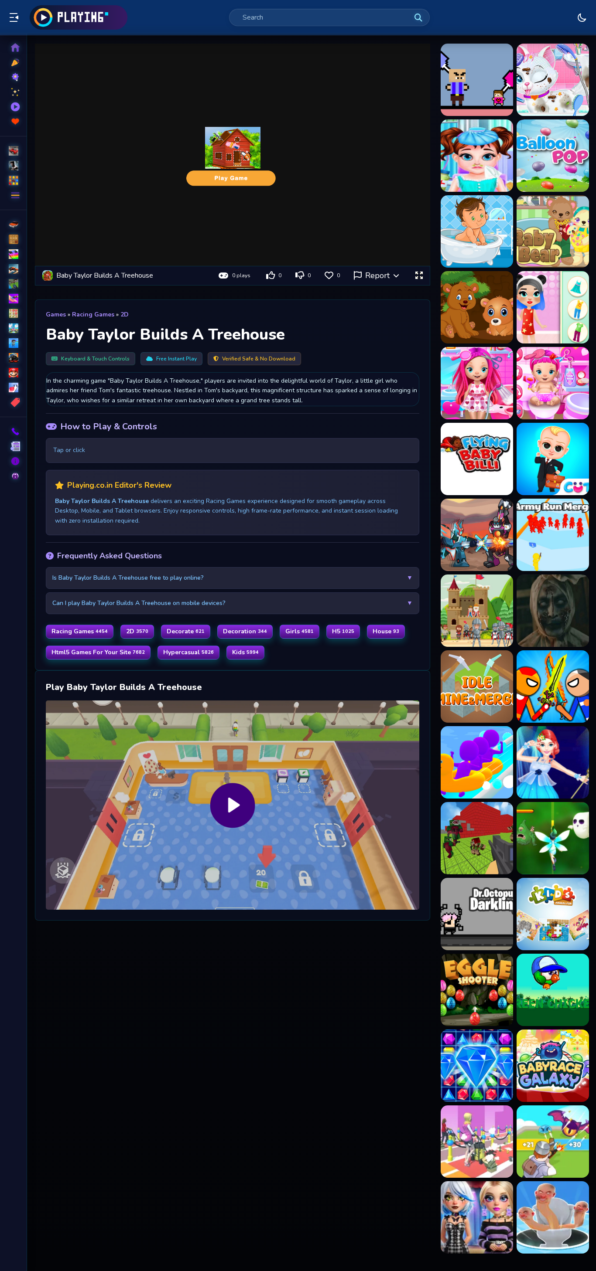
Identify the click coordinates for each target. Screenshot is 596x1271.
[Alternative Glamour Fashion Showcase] (477, 1217)
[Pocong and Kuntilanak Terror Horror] (553, 610)
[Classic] (13, 239)
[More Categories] (13, 195)
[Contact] (13, 431)
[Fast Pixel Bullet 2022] (477, 838)
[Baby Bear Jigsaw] (477, 307)
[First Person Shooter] (13, 283)
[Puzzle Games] (13, 180)
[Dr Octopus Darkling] (477, 914)
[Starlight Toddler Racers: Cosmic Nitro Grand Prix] (553, 1066)
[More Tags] (13, 402)
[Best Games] (13, 77)
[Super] (13, 372)
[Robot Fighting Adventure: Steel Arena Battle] (477, 535)
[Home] (13, 47)
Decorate (186, 631)
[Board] (13, 328)
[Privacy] (13, 476)
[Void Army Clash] (553, 1217)
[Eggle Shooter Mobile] (477, 990)
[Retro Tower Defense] (477, 610)
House (386, 631)
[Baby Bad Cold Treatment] (477, 155)
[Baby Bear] (553, 231)
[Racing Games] (13, 150)
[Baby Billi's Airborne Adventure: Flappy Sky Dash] (477, 459)
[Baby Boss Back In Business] (553, 459)
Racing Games (93, 314)
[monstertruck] (13, 357)
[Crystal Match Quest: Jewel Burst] (477, 1066)
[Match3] (13, 313)
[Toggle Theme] (582, 17)
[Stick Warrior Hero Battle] (553, 686)
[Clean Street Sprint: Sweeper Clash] (477, 1141)
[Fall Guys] (13, 343)
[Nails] (13, 298)
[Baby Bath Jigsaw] (477, 231)
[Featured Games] (13, 92)
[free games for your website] (13, 269)
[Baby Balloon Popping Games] (553, 155)
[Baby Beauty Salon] (553, 307)
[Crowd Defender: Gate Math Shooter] (553, 1141)
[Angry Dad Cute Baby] (477, 80)
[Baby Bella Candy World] (477, 383)
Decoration (245, 631)
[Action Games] (13, 165)
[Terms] (13, 446)
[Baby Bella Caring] (553, 383)
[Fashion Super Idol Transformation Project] (553, 762)
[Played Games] (13, 106)
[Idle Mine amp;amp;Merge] (477, 686)
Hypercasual (188, 652)
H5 (343, 631)
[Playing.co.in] (78, 17)
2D (124, 314)
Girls (299, 631)
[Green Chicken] (553, 990)
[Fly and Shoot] (553, 838)
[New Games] (13, 62)
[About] (13, 461)
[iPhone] (13, 254)
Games (56, 314)
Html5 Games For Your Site (98, 652)
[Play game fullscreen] (419, 275)
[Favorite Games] (13, 121)
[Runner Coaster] (477, 762)
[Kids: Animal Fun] (553, 914)
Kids (245, 652)
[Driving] (13, 224)
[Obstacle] (13, 387)
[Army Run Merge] (553, 535)
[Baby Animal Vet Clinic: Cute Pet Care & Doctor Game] (553, 80)
